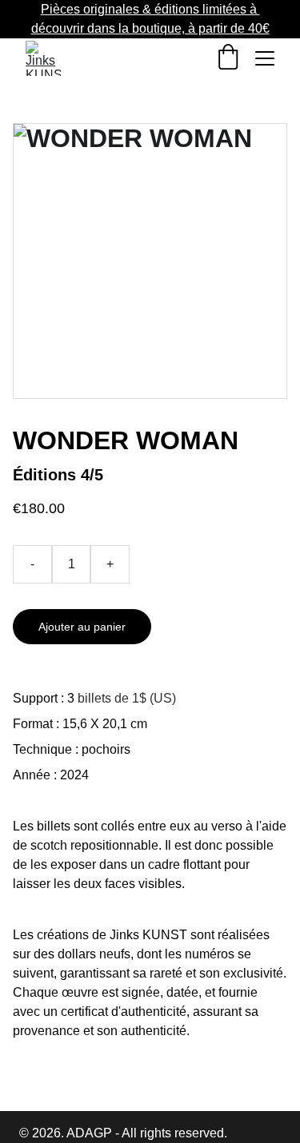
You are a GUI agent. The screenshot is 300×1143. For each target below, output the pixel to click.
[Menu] (264, 58)
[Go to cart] (228, 58)
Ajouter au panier (82, 626)
